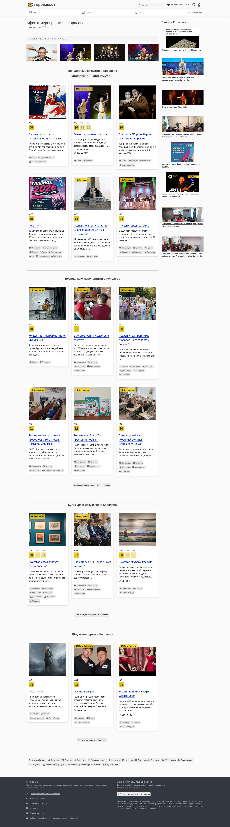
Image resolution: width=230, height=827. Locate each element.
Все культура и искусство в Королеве (92, 615)
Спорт (33, 158)
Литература (126, 248)
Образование (94, 366)
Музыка (34, 252)
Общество (151, 252)
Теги (141, 12)
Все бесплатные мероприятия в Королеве (91, 485)
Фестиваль (146, 161)
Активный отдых (128, 593)
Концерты (35, 714)
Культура (89, 161)
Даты (88, 12)
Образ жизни (56, 252)
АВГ (31, 550)
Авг (121, 123)
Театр (78, 161)
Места (36, 12)
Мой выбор (197, 12)
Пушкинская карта (67, 765)
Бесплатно (57, 256)
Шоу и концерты (128, 165)
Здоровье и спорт (47, 158)
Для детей (80, 256)
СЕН (76, 123)
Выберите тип (79, 76)
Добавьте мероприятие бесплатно (134, 794)
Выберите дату (100, 76)
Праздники (140, 371)
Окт (76, 680)
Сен (31, 123)
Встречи (47, 470)
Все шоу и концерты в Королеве (92, 740)
